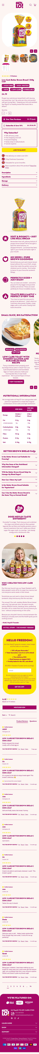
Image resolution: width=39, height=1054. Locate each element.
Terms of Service (23, 1038)
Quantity (4, 110)
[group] (19, 699)
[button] (30, 5)
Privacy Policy (14, 1038)
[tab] (15, 536)
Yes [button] (19, 749)
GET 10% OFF (19, 687)
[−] (3, 113)
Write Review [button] (19, 707)
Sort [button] (4, 715)
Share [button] (26, 749)
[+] (9, 113)
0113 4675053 (20, 1012)
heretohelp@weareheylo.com (24, 1015)
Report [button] (22, 749)
